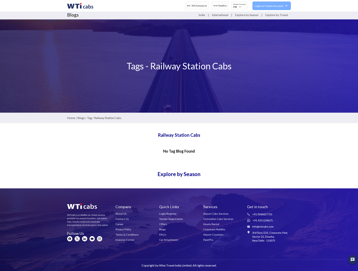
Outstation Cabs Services (218, 218)
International (220, 15)
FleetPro (208, 239)
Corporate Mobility (214, 229)
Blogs (162, 229)
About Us (121, 213)
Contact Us (122, 218)
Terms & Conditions (127, 234)
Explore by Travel (276, 15)
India (202, 15)
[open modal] (352, 259)
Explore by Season (246, 15)
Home (71, 118)
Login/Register (168, 213)
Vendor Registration (171, 218)
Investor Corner (124, 239)
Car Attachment (168, 239)
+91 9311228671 (263, 220)
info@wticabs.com (263, 226)
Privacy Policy (123, 229)
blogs (81, 118)
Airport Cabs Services (216, 213)
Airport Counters (213, 234)
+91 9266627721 (262, 214)
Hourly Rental (211, 224)
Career (119, 224)
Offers (163, 224)
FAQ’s (162, 234)
